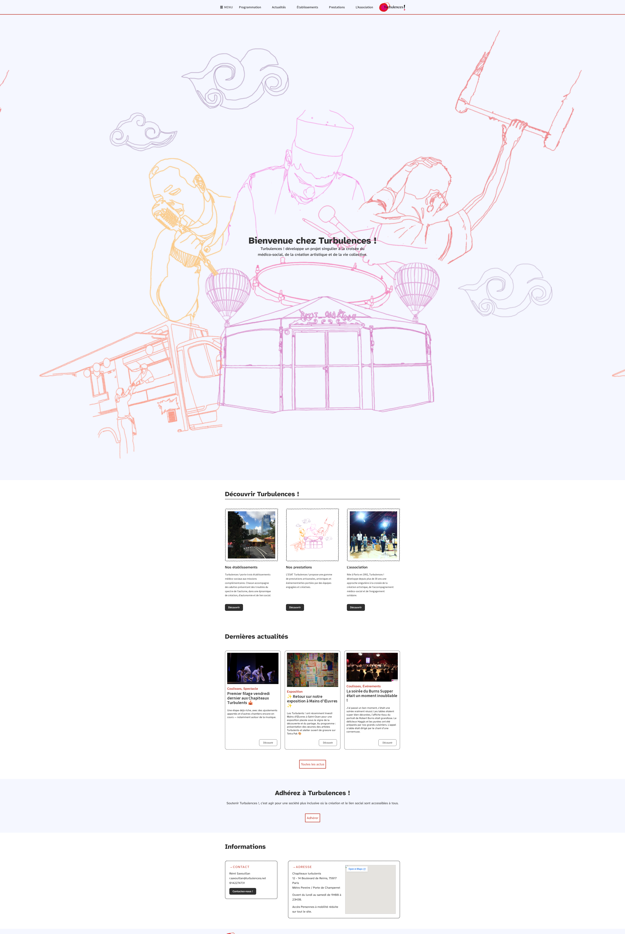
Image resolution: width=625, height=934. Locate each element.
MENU (228, 7)
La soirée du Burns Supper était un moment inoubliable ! (372, 695)
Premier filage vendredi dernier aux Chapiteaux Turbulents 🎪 (248, 698)
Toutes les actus (312, 764)
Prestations (337, 7)
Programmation (250, 7)
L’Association (364, 7)
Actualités (279, 7)
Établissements (307, 7)
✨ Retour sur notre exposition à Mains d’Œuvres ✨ (312, 701)
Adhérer (312, 818)
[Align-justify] (221, 7)
